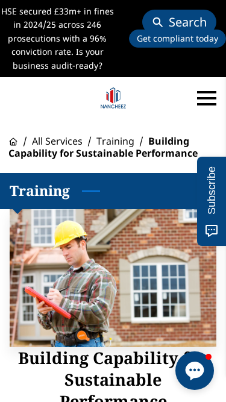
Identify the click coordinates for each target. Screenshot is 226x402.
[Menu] (206, 98)
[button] (194, 370)
